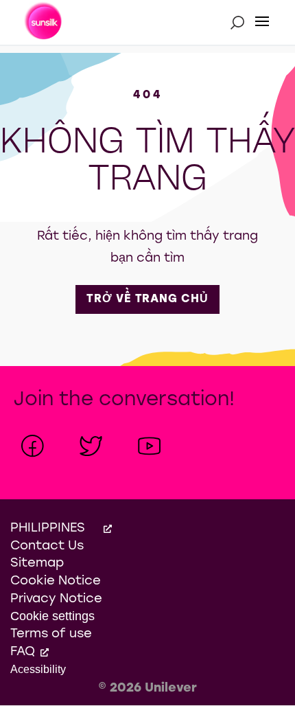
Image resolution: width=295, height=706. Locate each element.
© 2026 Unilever (147, 688)
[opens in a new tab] (32, 446)
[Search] (237, 22)
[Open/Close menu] (262, 22)
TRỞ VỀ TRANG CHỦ (153, 299)
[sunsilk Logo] (45, 22)
